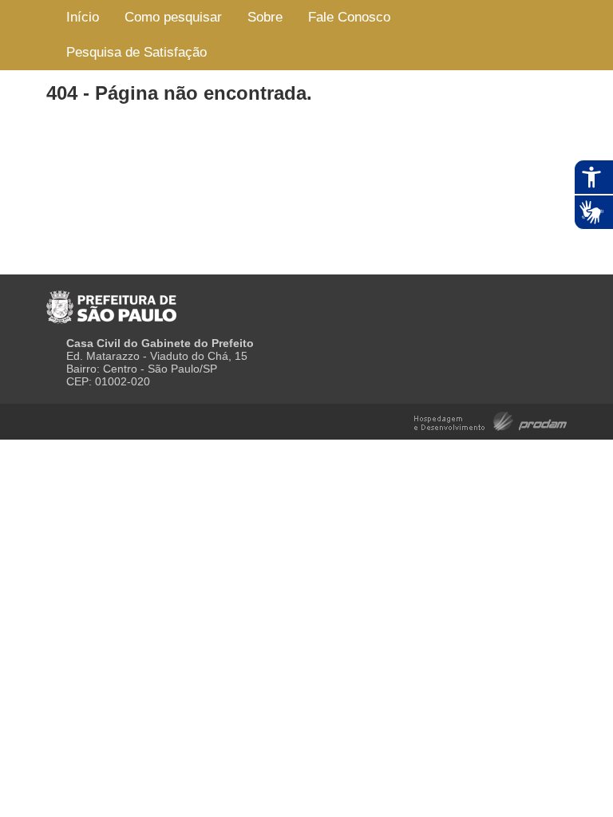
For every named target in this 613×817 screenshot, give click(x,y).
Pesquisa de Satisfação (136, 52)
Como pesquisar (173, 17)
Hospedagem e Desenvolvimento (490, 420)
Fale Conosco (349, 17)
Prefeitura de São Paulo (111, 300)
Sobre (265, 17)
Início (82, 17)
